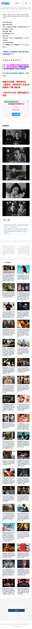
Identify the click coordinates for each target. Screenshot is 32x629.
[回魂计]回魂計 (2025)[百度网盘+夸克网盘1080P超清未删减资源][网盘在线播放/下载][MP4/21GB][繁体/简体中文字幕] (8, 591)
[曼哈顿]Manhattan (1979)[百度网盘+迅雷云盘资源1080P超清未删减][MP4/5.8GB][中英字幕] (23, 251)
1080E (7, 8)
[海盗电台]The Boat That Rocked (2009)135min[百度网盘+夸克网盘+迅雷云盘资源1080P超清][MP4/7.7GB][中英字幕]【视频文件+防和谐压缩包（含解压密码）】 (8, 537)
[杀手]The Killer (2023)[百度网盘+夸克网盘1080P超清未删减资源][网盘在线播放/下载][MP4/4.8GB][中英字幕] (23, 481)
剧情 (4, 220)
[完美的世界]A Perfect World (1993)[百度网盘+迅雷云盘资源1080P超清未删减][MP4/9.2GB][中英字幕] (23, 351)
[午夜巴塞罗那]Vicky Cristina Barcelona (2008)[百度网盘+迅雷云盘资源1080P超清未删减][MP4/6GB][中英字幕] (23, 407)
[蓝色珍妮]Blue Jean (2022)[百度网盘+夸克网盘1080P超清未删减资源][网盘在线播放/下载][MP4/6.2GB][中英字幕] (23, 572)
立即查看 (16, 610)
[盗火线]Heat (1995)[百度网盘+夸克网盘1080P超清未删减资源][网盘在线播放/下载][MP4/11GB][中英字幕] (23, 314)
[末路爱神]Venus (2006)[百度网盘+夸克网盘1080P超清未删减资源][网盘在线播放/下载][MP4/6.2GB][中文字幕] (23, 463)
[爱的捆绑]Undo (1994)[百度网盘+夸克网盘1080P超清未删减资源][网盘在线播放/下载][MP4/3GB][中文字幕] (23, 444)
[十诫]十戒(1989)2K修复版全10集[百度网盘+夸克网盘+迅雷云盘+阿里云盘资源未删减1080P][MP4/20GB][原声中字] (8, 277)
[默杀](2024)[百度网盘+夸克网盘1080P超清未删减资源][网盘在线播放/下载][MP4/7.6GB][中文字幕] (23, 498)
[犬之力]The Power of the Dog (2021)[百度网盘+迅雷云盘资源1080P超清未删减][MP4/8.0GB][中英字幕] (8, 498)
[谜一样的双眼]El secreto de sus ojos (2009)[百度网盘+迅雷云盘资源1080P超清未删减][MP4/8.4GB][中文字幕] (23, 535)
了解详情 (16, 614)
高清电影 (12, 8)
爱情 (9, 220)
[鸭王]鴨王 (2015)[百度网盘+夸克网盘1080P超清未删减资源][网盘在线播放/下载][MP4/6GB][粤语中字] (23, 388)
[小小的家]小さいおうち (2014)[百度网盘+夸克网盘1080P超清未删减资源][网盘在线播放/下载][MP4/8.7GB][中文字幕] (23, 426)
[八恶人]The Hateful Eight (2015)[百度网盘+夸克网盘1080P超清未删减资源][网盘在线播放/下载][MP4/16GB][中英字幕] (8, 314)
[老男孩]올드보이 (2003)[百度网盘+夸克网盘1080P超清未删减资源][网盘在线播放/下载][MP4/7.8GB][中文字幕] (8, 370)
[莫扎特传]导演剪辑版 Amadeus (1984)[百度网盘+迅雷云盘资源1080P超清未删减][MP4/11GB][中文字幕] (23, 591)
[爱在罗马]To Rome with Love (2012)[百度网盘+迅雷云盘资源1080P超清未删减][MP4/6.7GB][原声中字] (8, 251)
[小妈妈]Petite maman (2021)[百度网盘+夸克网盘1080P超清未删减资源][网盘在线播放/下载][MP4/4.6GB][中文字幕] (8, 332)
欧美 (17, 8)
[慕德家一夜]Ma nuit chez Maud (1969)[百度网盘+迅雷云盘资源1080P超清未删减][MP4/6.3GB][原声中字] (15, 231)
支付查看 (16, 114)
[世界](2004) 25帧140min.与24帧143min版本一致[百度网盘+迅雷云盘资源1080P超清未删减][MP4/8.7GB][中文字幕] (8, 481)
